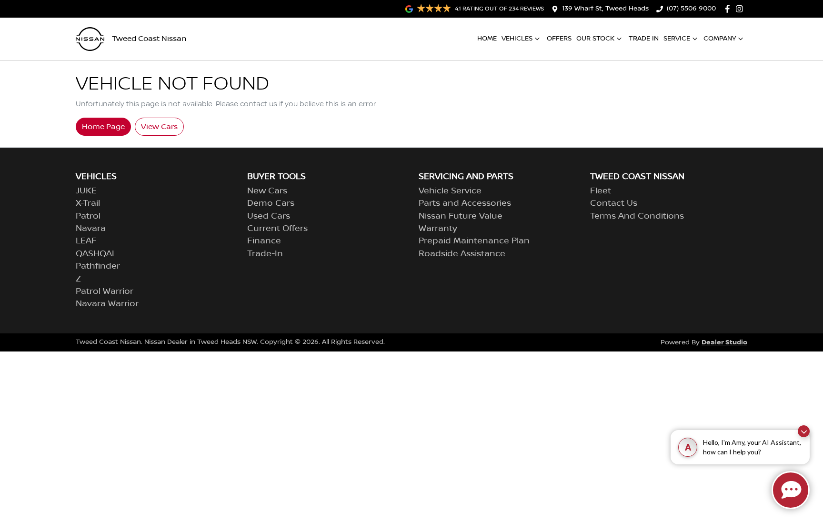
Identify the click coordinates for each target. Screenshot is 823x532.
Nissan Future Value (460, 216)
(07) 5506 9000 (691, 8)
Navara (91, 228)
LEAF (86, 241)
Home (487, 38)
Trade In (644, 38)
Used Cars (268, 216)
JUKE (86, 191)
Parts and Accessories (465, 203)
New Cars (267, 191)
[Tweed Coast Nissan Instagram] (741, 9)
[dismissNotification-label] (804, 431)
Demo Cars (270, 203)
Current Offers (277, 228)
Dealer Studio (724, 342)
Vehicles (517, 38)
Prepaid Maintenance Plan (474, 241)
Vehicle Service (450, 191)
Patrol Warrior (104, 291)
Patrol (88, 216)
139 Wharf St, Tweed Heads (605, 8)
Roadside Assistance (462, 254)
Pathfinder (98, 266)
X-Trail (88, 203)
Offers (559, 38)
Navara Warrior (107, 304)
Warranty (438, 228)
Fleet (600, 191)
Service (676, 38)
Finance (264, 241)
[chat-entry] (791, 490)
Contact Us (613, 203)
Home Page (103, 126)
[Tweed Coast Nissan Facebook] (729, 9)
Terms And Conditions (637, 216)
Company (719, 38)
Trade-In (265, 254)
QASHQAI (95, 254)
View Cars (159, 126)
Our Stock (595, 38)
